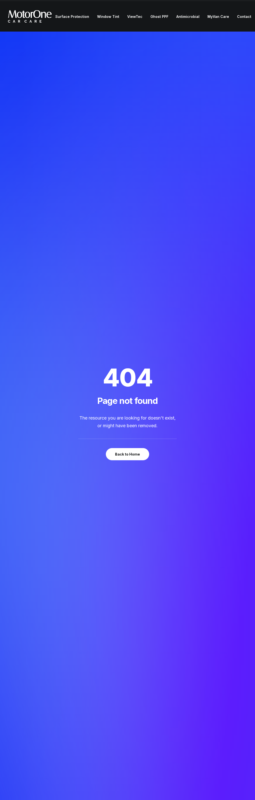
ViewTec (134, 16)
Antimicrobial (187, 16)
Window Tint (108, 16)
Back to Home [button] (127, 454)
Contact (244, 16)
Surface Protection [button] (72, 16)
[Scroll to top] (246, 790)
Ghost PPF (159, 16)
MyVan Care (218, 16)
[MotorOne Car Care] (30, 16)
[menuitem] (72, 16)
